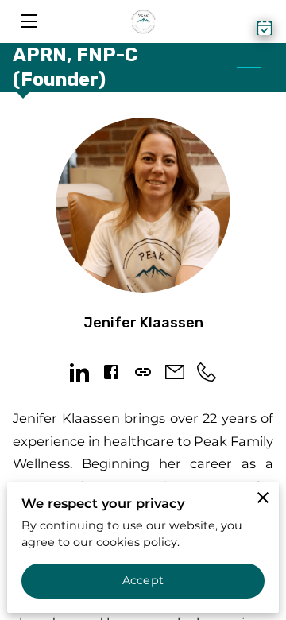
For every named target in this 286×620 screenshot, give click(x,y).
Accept (143, 580)
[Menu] (27, 21)
